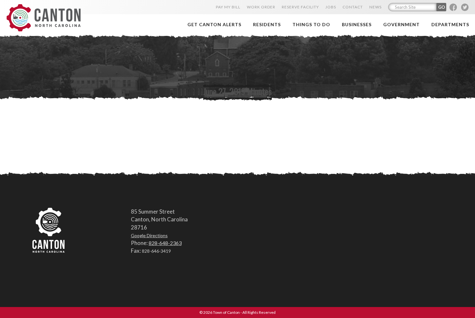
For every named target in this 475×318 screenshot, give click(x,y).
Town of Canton (43, 18)
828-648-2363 (165, 243)
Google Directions (149, 235)
